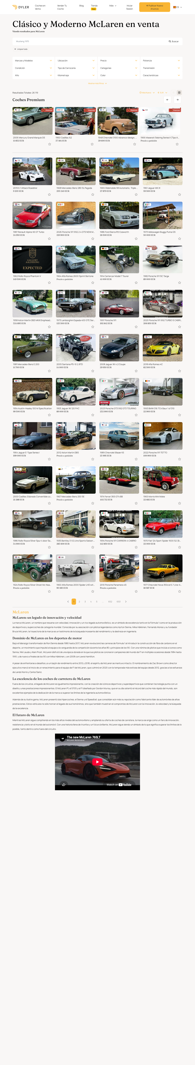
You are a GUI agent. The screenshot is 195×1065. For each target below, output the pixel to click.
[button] (125, 602)
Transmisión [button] (149, 68)
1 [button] (73, 601)
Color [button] (103, 75)
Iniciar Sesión (129, 7)
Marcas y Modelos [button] (24, 60)
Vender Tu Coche (62, 7)
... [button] (103, 601)
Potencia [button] (147, 60)
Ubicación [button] (62, 60)
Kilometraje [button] (63, 75)
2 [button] (79, 601)
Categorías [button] (105, 68)
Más (111, 5)
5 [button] (96, 601)
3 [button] (85, 601)
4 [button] (91, 601)
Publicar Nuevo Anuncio (155, 7)
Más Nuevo (146, 92)
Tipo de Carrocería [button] (67, 68)
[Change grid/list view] (173, 92)
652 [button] (110, 601)
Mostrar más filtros (96, 83)
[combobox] (97, 41)
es (177, 7)
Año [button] (17, 75)
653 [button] (119, 601)
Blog (81, 5)
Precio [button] (103, 60)
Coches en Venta (40, 7)
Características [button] (150, 75)
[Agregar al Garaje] (49, 144)
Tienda (94, 7)
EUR (162, 92)
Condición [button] (20, 68)
